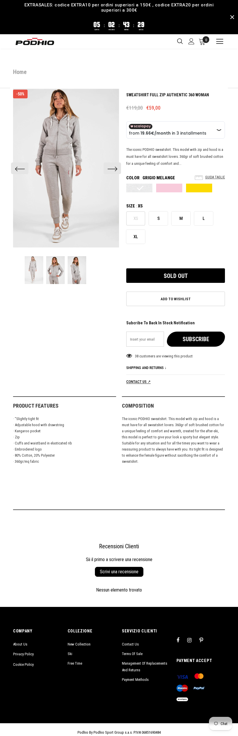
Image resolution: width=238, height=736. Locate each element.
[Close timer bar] (232, 17)
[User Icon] (191, 41)
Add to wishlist (176, 299)
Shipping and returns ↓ (146, 368)
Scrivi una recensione (119, 571)
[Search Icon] (180, 41)
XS (136, 218)
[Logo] (35, 41)
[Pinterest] (204, 640)
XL (136, 236)
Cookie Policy (23, 664)
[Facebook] (181, 640)
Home (20, 71)
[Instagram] (192, 640)
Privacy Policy (23, 654)
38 (136, 356)
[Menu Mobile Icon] (217, 41)
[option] (66, 168)
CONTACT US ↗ (138, 381)
